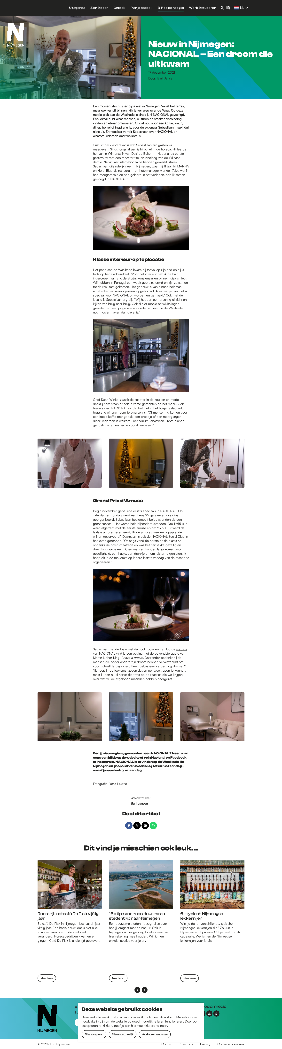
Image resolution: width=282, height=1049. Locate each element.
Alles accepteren (94, 1034)
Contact (167, 1044)
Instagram (105, 762)
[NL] (236, 8)
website (181, 649)
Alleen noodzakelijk (122, 1034)
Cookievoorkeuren (230, 1044)
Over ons (186, 1044)
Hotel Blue (105, 170)
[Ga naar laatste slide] (137, 990)
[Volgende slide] (145, 990)
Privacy (205, 1044)
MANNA (183, 166)
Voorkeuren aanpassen (155, 1034)
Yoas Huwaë (118, 784)
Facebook (178, 757)
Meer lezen (47, 979)
